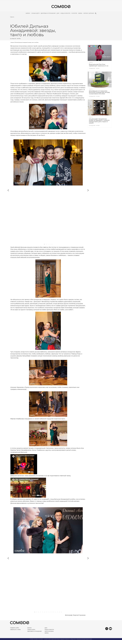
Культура (74, 13)
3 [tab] (48, 244)
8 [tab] (48, 612)
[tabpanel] (48, 162)
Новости (12, 16)
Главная (12, 42)
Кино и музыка (49, 631)
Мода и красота (65, 13)
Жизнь (80, 13)
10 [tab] (52, 612)
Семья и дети (35, 13)
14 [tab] (59, 612)
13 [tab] (57, 612)
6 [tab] (44, 612)
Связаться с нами (15, 629)
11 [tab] (53, 612)
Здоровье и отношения (48, 13)
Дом (58, 13)
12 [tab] (55, 612)
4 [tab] (50, 244)
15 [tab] (61, 612)
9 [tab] (50, 612)
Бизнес (28, 13)
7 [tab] (46, 612)
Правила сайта (14, 627)
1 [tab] (44, 244)
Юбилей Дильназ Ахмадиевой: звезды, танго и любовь (26, 42)
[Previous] (8, 190)
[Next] (88, 190)
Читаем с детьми (88, 13)
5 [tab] (52, 244)
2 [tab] (46, 244)
